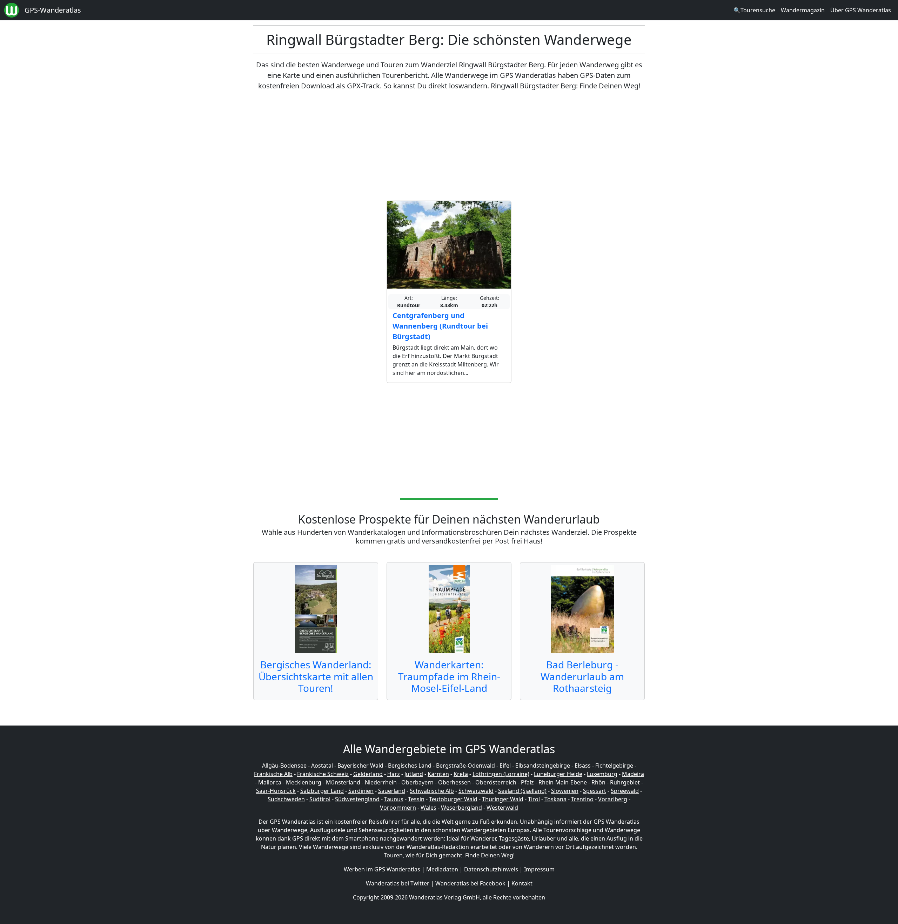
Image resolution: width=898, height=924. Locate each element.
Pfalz (527, 782)
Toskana (555, 799)
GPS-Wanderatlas (53, 10)
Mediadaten (442, 869)
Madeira (633, 774)
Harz (393, 774)
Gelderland (368, 774)
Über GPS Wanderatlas (860, 10)
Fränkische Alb (273, 774)
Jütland (413, 774)
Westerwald (502, 807)
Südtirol (319, 799)
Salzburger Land (322, 791)
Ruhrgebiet (625, 782)
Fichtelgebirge (614, 765)
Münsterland (343, 782)
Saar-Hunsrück (276, 791)
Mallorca (269, 782)
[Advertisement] (449, 146)
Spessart (594, 791)
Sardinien (361, 791)
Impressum (539, 869)
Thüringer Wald (502, 799)
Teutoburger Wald (453, 799)
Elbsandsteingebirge (542, 765)
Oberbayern (417, 782)
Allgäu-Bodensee (284, 765)
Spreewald (625, 791)
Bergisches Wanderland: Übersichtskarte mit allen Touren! (316, 676)
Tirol (534, 799)
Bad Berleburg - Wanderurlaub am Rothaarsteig (582, 676)
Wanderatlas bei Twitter (397, 883)
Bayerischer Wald (360, 765)
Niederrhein (381, 782)
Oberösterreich (495, 782)
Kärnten (438, 774)
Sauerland (391, 791)
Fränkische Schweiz (323, 774)
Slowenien (564, 791)
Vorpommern (398, 807)
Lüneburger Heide (558, 774)
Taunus (393, 799)
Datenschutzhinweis (491, 869)
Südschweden (286, 799)
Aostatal (322, 765)
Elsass (583, 765)
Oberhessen (454, 782)
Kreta (461, 774)
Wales (428, 807)
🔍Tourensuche (754, 10)
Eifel (505, 765)
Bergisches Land (409, 765)
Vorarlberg (612, 799)
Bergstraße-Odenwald (465, 765)
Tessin (416, 799)
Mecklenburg (303, 782)
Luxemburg (602, 774)
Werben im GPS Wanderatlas (382, 869)
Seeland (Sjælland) (522, 791)
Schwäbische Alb (432, 791)
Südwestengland (357, 799)
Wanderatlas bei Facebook (470, 883)
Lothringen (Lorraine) (501, 774)
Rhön (598, 782)
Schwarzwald (476, 791)
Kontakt (521, 883)
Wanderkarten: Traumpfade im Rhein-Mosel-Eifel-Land (449, 676)
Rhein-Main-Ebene (562, 782)
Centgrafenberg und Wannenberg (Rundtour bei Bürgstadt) (440, 326)
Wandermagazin (803, 10)
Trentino (582, 799)
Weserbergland (461, 807)
